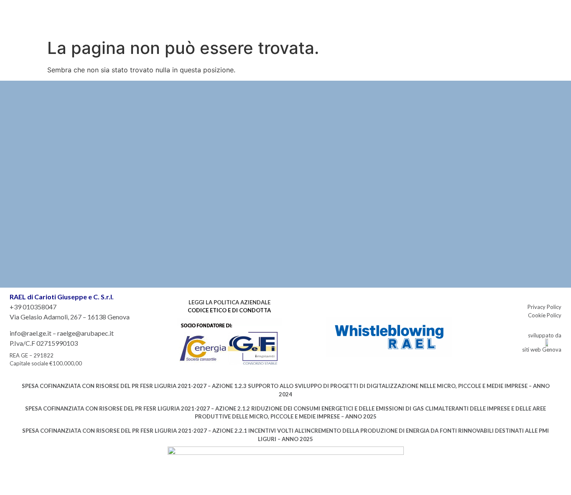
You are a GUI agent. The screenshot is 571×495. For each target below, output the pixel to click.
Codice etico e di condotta (229, 310)
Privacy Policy (544, 307)
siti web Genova (541, 349)
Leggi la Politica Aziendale (229, 302)
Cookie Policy (544, 315)
